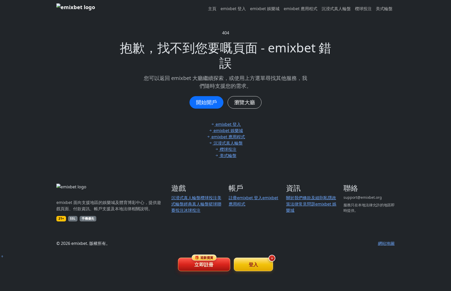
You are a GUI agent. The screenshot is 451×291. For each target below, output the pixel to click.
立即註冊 (203, 263)
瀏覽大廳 (244, 102)
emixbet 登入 (233, 8)
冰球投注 (192, 210)
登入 (253, 264)
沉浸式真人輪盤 (336, 8)
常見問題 (307, 204)
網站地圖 (386, 243)
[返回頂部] (2, 256)
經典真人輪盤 (196, 204)
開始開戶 (206, 102)
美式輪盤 (384, 8)
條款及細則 (313, 198)
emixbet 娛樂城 (265, 8)
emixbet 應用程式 (300, 8)
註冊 (233, 198)
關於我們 (294, 198)
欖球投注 (363, 8)
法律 (294, 204)
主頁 (212, 8)
